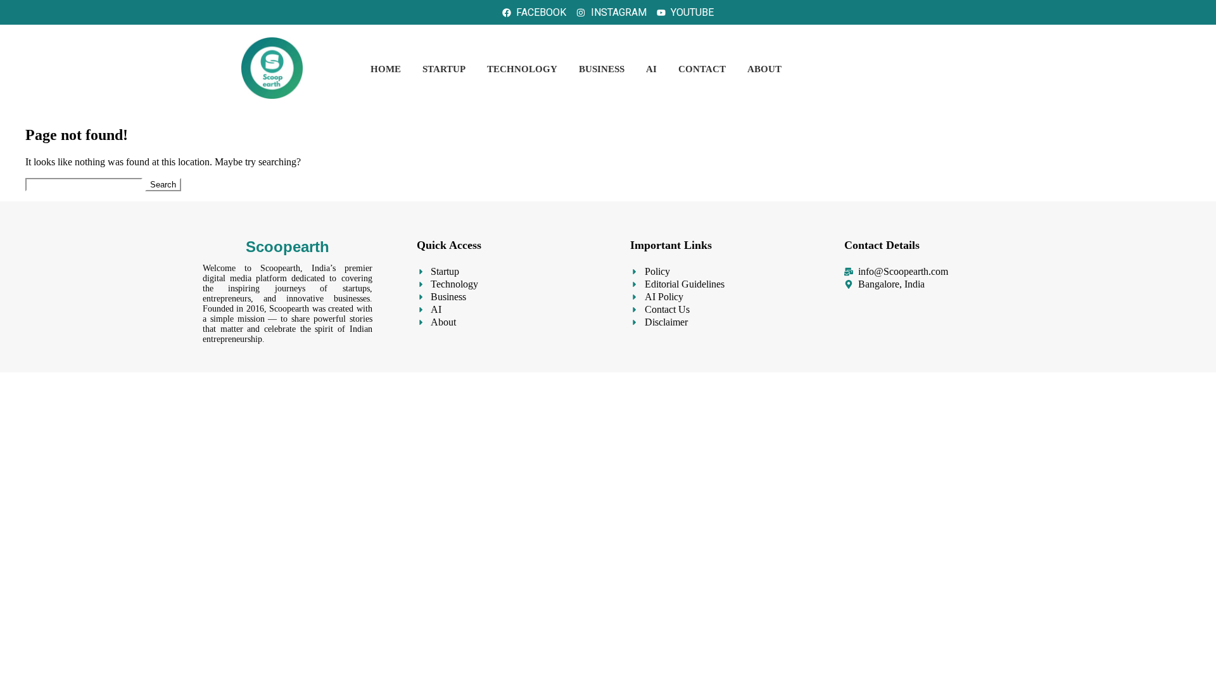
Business (601, 69)
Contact (702, 69)
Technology (522, 69)
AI (651, 69)
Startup (444, 69)
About (764, 69)
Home (385, 69)
